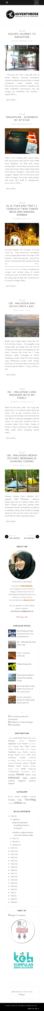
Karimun (10, 749)
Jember (33, 746)
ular (24, 803)
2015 (12, 880)
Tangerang (32, 769)
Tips (20, 800)
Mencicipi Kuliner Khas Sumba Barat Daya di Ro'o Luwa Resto (26, 689)
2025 (12, 848)
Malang (10, 755)
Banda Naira (22, 738)
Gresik (19, 744)
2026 (12, 816)
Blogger (22, 994)
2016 (12, 877)
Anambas (11, 738)
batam (20, 774)
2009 (12, 899)
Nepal (34, 755)
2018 (12, 870)
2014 (12, 883)
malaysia (11, 781)
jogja (25, 778)
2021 (12, 861)
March (15, 842)
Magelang (33, 752)
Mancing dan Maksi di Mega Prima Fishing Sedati (25, 678)
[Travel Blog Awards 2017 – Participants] (21, 719)
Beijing (34, 738)
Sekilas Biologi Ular (24, 664)
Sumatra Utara (13, 769)
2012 (12, 889)
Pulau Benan (21, 760)
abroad (22, 31)
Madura (25, 752)
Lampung (11, 752)
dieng (34, 775)
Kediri (17, 749)
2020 (12, 864)
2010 (12, 896)
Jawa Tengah (13, 746)
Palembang (12, 758)
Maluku (17, 755)
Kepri (22, 749)
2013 (12, 886)
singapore (22, 781)
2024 (12, 851)
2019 (12, 867)
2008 (12, 902)
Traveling (30, 799)
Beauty (10, 797)
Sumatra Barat (14, 766)
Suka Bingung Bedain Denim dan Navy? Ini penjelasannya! (25, 634)
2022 (12, 857)
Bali (15, 738)
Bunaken (21, 741)
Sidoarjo (26, 763)
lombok (33, 778)
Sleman (33, 763)
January (15, 845)
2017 (12, 873)
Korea (28, 749)
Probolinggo (12, 760)
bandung (11, 775)
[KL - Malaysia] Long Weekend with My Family (22, 395)
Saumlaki (11, 763)
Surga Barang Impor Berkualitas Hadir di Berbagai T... (20, 825)
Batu (29, 738)
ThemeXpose (21, 1005)
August (15, 819)
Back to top (33, 1008)
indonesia (14, 777)
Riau (34, 760)
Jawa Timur (24, 746)
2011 (12, 893)
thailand (11, 783)
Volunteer (11, 803)
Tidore (34, 771)
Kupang (33, 749)
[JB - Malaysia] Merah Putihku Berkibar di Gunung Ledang (22, 458)
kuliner (19, 802)
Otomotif (32, 797)
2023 (12, 854)
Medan (23, 755)
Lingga (19, 752)
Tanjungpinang (13, 771)
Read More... (11, 100)
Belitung (11, 741)
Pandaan (23, 758)
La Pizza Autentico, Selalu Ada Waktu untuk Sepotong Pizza (26, 700)
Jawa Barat (32, 744)
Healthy (25, 797)
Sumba (23, 769)
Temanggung (25, 771)
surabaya (32, 781)
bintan (28, 775)
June (14, 838)
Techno (11, 800)
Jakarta (25, 744)
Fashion (17, 797)
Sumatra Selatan (29, 766)
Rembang (29, 760)
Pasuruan (32, 758)
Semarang (18, 763)
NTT (28, 755)
